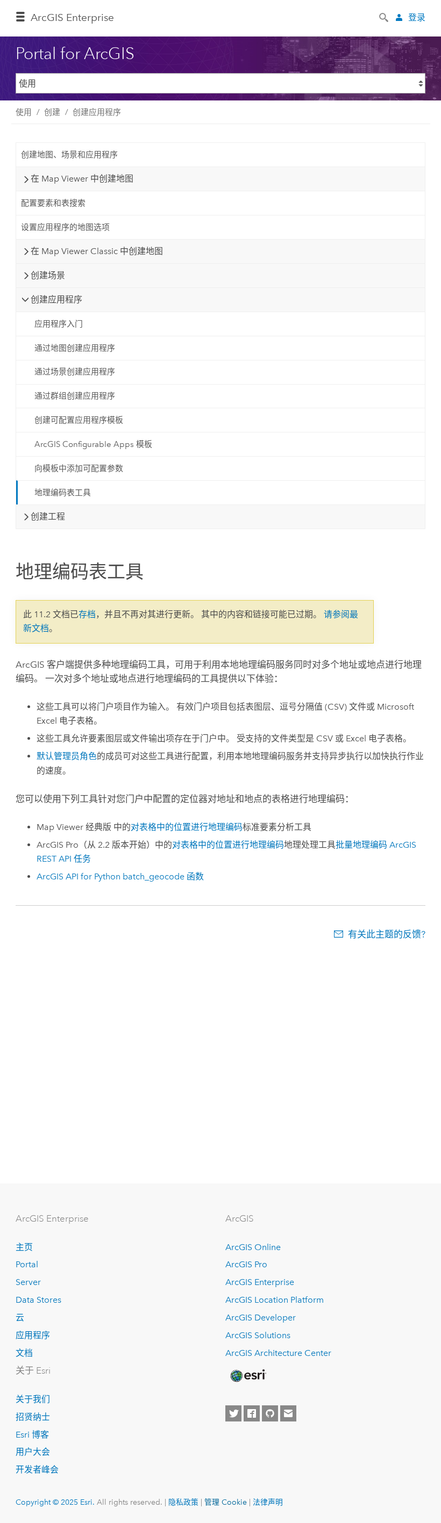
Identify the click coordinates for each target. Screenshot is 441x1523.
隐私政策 (183, 1502)
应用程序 (33, 1335)
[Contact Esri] (288, 1413)
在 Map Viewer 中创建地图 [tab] (82, 179)
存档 (87, 614)
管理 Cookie (225, 1502)
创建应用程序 (97, 112)
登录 (416, 17)
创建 (52, 112)
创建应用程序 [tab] (56, 299)
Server (28, 1282)
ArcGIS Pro (246, 1264)
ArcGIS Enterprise (72, 17)
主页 (24, 1247)
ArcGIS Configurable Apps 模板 (93, 444)
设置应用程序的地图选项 (65, 227)
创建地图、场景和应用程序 (69, 155)
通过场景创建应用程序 (74, 372)
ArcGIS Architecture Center (278, 1353)
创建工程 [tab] (48, 516)
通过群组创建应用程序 (74, 396)
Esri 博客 (32, 1435)
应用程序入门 (58, 324)
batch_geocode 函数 (120, 876)
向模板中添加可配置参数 (78, 468)
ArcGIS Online (253, 1247)
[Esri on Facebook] (252, 1413)
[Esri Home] (247, 1376)
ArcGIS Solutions (257, 1335)
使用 (24, 112)
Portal (27, 1264)
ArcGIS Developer (260, 1317)
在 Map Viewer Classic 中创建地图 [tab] (97, 251)
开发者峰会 (37, 1469)
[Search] (384, 16)
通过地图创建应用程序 (74, 348)
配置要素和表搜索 (53, 203)
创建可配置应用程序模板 (78, 420)
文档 (24, 1353)
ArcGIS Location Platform (274, 1300)
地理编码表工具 (62, 492)
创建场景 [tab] (48, 275)
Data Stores (38, 1300)
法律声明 (268, 1502)
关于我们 (33, 1399)
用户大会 (33, 1452)
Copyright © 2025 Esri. (55, 1502)
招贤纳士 (33, 1417)
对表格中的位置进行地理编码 (187, 827)
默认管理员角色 (67, 756)
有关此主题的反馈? (386, 934)
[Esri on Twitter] (233, 1413)
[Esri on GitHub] (270, 1413)
